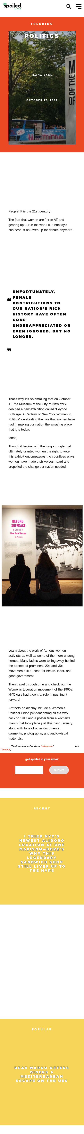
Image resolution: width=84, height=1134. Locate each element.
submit (59, 770)
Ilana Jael (42, 75)
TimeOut (5, 749)
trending (42, 23)
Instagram (46, 746)
